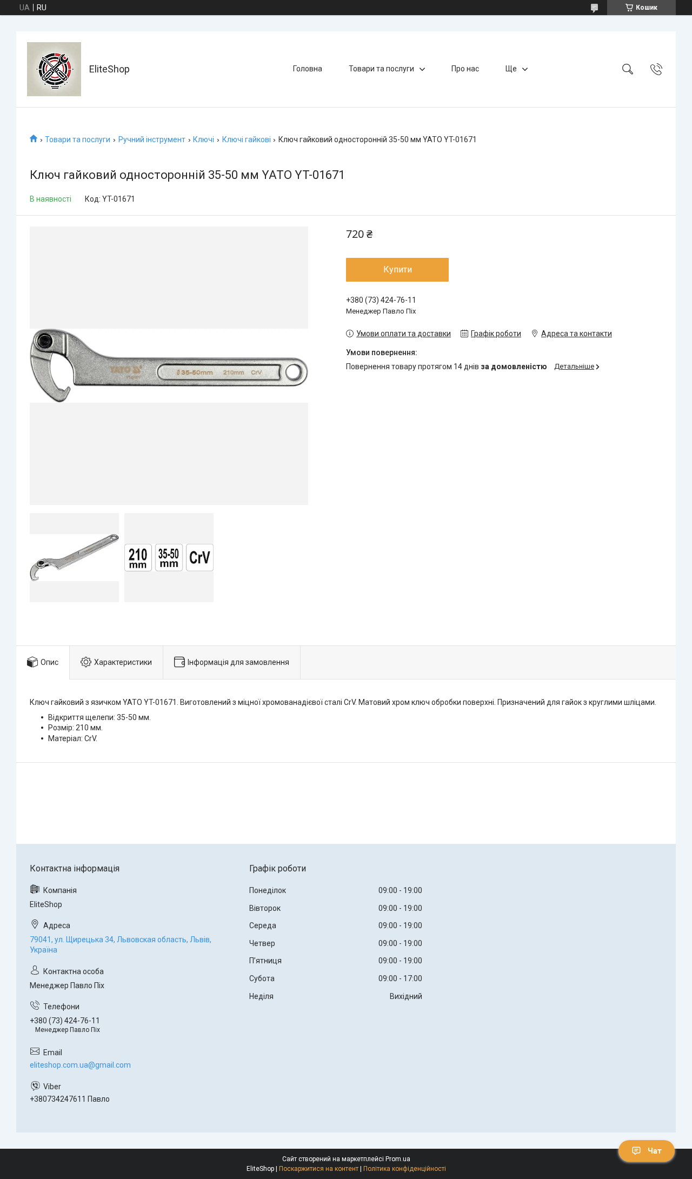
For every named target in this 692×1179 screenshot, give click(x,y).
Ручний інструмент (151, 139)
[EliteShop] (54, 69)
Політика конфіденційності (404, 1169)
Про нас (465, 68)
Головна (307, 68)
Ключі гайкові (246, 139)
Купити (397, 269)
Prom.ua (397, 1159)
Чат (655, 1151)
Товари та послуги (381, 68)
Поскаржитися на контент (318, 1169)
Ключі (203, 139)
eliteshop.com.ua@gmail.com (80, 1065)
